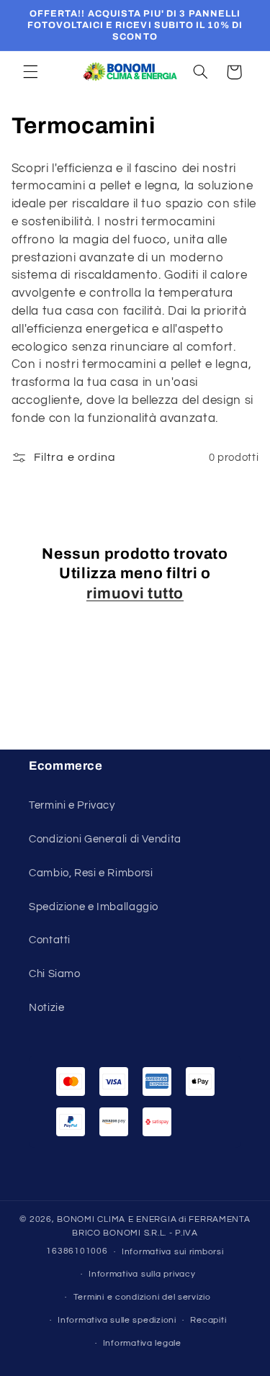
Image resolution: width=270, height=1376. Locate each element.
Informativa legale (142, 1343)
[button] (30, 72)
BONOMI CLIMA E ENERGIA (116, 1219)
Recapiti (208, 1320)
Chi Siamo (55, 973)
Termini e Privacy (72, 805)
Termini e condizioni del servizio (142, 1297)
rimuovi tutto (135, 593)
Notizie (46, 1007)
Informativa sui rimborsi (173, 1252)
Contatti (50, 940)
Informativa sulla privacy (142, 1274)
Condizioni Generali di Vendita (105, 839)
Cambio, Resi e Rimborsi (91, 873)
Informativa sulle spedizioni (117, 1320)
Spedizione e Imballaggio (93, 906)
